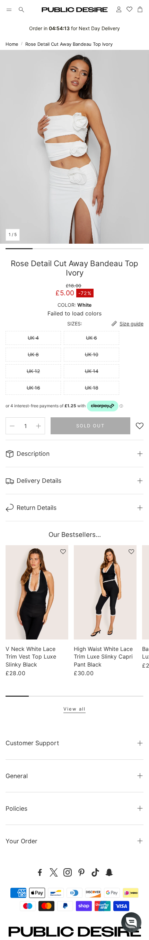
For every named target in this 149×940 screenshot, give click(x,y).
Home (12, 44)
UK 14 (91, 371)
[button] (9, 10)
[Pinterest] (81, 872)
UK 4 (33, 338)
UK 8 (33, 354)
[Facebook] (40, 872)
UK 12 (33, 371)
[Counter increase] (38, 426)
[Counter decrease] (12, 426)
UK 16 (33, 388)
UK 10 (91, 354)
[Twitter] (54, 872)
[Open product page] (37, 592)
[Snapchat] (109, 872)
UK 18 (91, 388)
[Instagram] (67, 872)
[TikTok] (95, 872)
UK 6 (91, 338)
